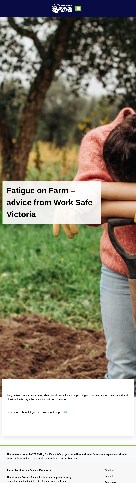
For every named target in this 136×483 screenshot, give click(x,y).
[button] (78, 8)
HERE (64, 412)
